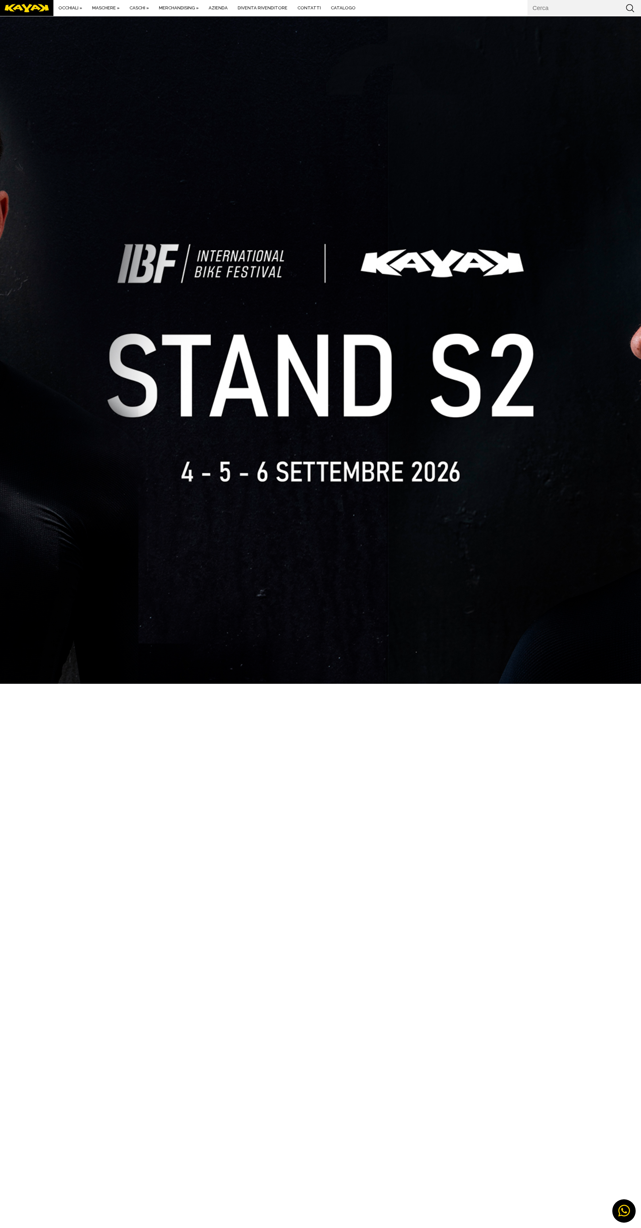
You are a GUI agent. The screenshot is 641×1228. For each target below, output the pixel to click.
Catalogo (343, 7)
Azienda (218, 7)
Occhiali (70, 7)
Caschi (139, 7)
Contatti (309, 7)
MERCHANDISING (179, 7)
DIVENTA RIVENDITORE (262, 7)
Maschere (106, 7)
